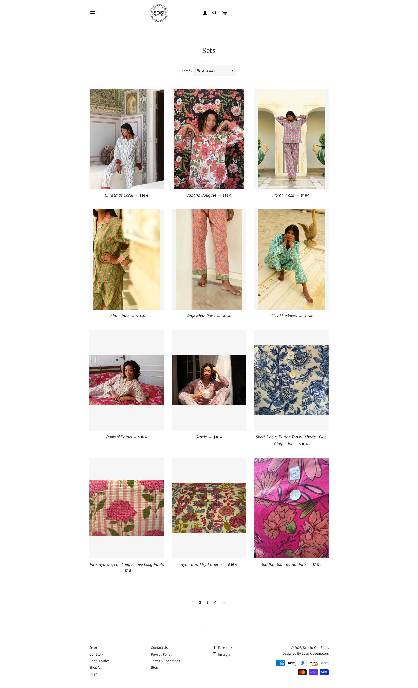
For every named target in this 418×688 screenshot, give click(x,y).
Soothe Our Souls (316, 647)
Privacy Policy (161, 654)
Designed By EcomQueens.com (306, 653)
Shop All (95, 667)
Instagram (225, 654)
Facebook (224, 647)
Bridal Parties (99, 661)
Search (94, 647)
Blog (154, 667)
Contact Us (159, 647)
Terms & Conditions (165, 661)
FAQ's (93, 674)
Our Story (96, 654)
